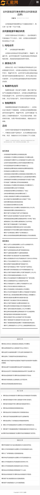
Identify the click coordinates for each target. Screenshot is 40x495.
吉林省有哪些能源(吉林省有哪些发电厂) (15, 193)
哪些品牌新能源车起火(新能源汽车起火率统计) (15, 348)
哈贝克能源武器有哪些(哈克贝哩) (13, 204)
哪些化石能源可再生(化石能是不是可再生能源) (17, 317)
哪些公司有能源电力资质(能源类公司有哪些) (16, 289)
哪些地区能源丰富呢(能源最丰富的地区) (15, 314)
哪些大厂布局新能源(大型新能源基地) (12, 453)
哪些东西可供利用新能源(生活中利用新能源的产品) (18, 269)
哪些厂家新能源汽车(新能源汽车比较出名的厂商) (18, 320)
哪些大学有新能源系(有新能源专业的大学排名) (15, 466)
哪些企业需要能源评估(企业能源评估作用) (16, 281)
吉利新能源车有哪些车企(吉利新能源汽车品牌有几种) (19, 160)
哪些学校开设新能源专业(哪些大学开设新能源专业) (16, 457)
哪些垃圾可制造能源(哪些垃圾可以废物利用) (16, 416)
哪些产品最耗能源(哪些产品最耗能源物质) (16, 253)
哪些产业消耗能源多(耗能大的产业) (14, 247)
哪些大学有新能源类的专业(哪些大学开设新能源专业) (18, 425)
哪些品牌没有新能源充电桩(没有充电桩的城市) (17, 306)
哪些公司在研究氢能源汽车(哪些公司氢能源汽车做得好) (20, 292)
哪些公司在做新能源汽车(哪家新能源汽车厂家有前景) (19, 278)
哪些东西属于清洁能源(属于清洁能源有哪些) (16, 255)
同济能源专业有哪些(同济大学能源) (14, 171)
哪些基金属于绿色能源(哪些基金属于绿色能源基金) (16, 367)
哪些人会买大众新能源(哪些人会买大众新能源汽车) (18, 244)
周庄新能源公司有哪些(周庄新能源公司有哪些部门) (18, 185)
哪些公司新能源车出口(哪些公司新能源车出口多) (18, 283)
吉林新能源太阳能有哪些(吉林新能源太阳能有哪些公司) (20, 174)
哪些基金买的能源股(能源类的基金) (12, 384)
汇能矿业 (13, 18)
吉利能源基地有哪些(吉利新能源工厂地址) (16, 190)
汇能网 (24, 492)
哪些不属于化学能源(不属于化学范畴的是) (16, 213)
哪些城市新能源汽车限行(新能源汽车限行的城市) (17, 399)
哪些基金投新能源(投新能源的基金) (13, 408)
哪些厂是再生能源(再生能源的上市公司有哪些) (17, 308)
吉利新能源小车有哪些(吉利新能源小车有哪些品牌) (18, 157)
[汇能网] (9, 4)
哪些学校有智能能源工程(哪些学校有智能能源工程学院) (19, 433)
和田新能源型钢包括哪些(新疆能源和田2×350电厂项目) (20, 218)
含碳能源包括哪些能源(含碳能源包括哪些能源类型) (18, 168)
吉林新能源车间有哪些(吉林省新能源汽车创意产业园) (19, 179)
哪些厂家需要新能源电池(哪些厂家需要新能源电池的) (19, 322)
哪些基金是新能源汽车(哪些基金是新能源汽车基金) (16, 375)
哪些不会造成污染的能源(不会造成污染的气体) (17, 216)
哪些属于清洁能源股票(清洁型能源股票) (13, 478)
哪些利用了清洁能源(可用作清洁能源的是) (16, 300)
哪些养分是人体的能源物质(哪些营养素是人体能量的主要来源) (22, 295)
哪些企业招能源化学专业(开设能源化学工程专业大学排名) (20, 258)
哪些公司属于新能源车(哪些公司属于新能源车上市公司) (20, 272)
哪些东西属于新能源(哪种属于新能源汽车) (16, 264)
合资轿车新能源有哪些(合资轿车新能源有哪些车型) (18, 163)
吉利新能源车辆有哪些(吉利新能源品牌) (15, 154)
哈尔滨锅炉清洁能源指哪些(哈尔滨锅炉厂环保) (17, 199)
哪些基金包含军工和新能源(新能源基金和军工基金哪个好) (18, 371)
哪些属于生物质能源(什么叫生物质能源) (13, 482)
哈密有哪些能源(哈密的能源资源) (13, 202)
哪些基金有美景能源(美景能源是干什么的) (14, 470)
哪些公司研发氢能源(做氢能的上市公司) (15, 275)
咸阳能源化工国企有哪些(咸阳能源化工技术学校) (18, 221)
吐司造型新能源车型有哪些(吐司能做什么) (16, 165)
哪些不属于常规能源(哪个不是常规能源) (15, 224)
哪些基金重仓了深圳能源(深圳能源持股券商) (16, 420)
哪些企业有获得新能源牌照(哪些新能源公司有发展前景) (20, 235)
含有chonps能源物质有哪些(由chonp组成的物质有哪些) (20, 177)
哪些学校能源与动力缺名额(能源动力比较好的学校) (16, 445)
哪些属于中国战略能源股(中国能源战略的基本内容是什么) (20, 429)
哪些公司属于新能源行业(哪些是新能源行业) (16, 303)
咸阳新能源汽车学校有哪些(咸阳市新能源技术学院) (18, 230)
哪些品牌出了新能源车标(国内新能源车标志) (14, 356)
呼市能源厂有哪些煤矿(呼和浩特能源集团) (16, 182)
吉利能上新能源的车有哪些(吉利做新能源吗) (16, 196)
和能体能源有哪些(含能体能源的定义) (15, 210)
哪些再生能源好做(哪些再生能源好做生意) (16, 297)
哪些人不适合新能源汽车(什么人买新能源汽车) (17, 261)
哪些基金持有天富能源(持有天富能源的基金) (16, 412)
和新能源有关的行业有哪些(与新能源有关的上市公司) (19, 207)
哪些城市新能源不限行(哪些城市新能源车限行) (16, 404)
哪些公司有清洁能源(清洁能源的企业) (15, 286)
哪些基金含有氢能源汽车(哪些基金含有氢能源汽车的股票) (20, 395)
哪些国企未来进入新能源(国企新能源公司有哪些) (16, 344)
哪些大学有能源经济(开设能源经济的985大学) (15, 461)
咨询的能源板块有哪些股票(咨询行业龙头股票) (17, 227)
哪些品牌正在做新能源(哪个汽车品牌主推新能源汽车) (17, 352)
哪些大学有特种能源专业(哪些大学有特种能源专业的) (17, 449)
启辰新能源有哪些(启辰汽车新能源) (14, 188)
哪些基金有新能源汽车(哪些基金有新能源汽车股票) (16, 474)
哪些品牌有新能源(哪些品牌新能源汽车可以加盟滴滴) (19, 311)
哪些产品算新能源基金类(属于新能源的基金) (16, 250)
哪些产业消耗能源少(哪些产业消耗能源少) (16, 232)
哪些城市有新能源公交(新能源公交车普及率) (14, 379)
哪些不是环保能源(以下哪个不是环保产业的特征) (18, 267)
